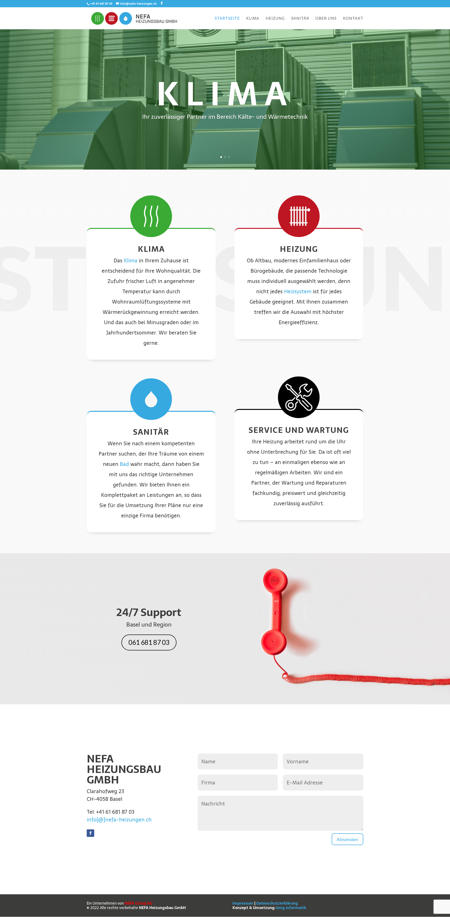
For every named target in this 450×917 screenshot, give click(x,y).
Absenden (347, 839)
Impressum (242, 903)
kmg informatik (291, 908)
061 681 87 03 (148, 642)
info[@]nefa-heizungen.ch (119, 819)
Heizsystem (297, 291)
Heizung (275, 19)
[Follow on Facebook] (90, 833)
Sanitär (300, 19)
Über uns (326, 19)
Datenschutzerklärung (277, 903)
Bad (124, 464)
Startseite (227, 19)
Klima (252, 19)
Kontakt (353, 19)
